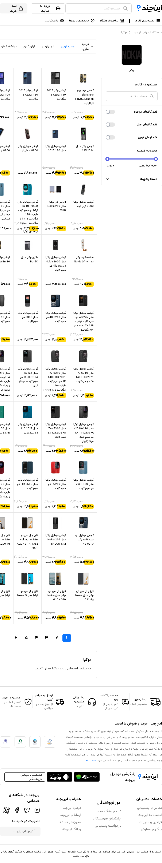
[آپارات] (6, 810)
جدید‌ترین (67, 46)
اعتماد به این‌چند (150, 814)
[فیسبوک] (17, 810)
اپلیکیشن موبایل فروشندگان (31, 777)
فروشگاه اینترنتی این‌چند (147, 32)
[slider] (107, 159)
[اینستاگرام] (37, 810)
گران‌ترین (29, 46)
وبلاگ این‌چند (71, 829)
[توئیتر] (27, 810)
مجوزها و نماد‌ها (69, 822)
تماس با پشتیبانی (149, 807)
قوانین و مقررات (150, 822)
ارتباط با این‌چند (70, 814)
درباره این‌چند (72, 807)
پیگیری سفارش (151, 829)
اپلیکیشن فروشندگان (107, 818)
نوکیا (124, 32)
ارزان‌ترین (48, 46)
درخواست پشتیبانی (108, 825)
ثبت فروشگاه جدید (109, 811)
